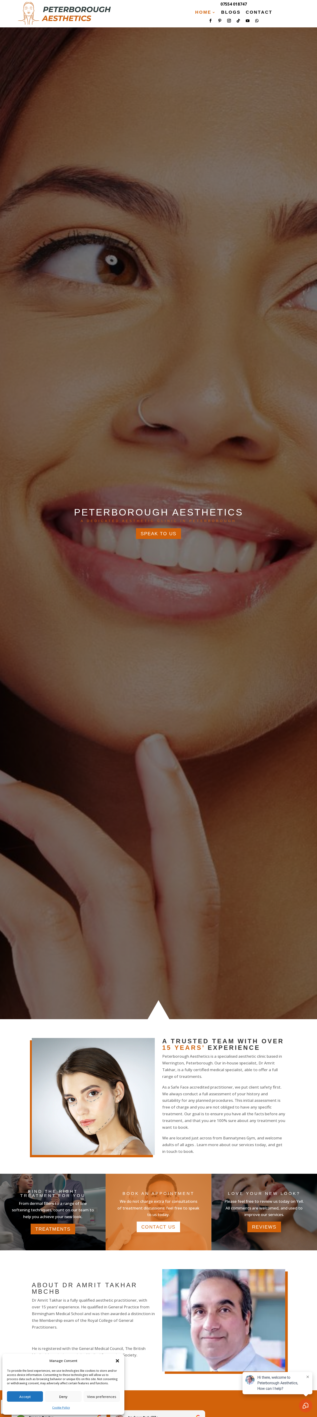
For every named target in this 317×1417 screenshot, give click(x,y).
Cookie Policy (61, 1408)
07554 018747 (233, 4)
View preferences (101, 1396)
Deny (63, 1396)
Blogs (231, 13)
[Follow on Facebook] (210, 20)
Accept (25, 1396)
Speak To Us (158, 533)
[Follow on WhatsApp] (257, 20)
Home (203, 13)
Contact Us (158, 1226)
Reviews (264, 1226)
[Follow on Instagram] (229, 20)
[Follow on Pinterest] (219, 20)
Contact (259, 13)
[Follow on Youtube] (247, 20)
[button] (117, 1361)
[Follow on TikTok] (238, 20)
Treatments (53, 1229)
